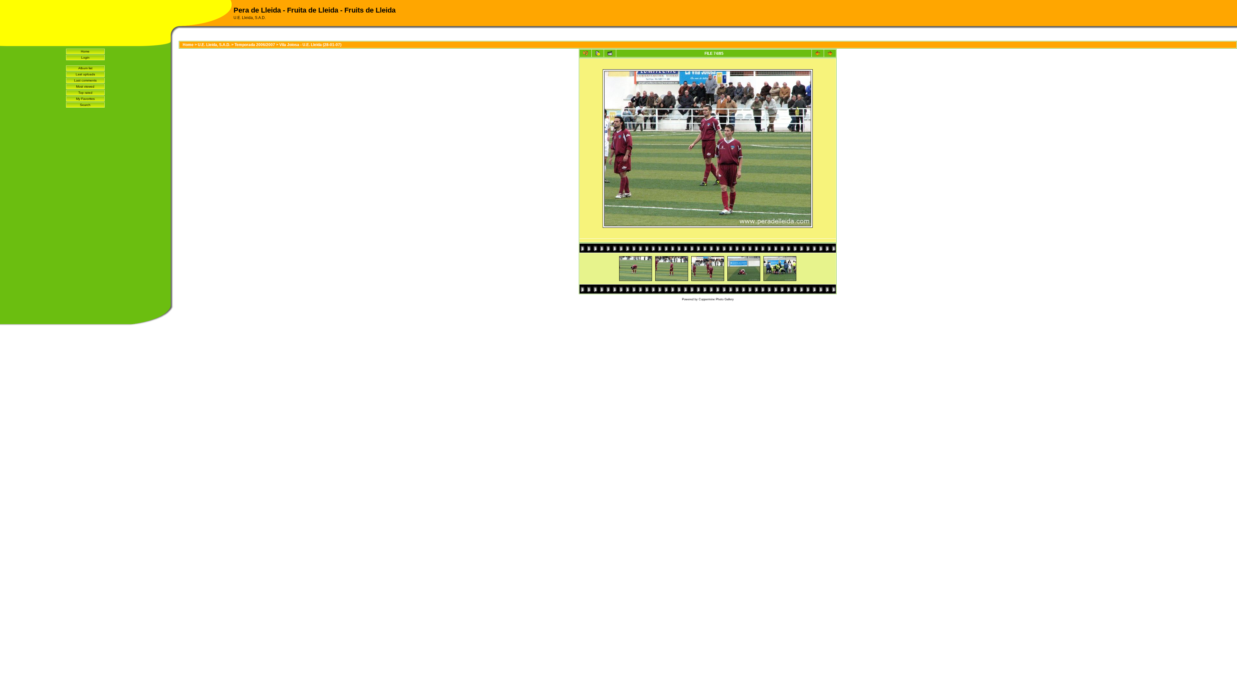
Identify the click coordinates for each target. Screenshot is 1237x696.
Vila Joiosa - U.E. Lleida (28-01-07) (310, 45)
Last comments (85, 80)
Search (85, 105)
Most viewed (85, 86)
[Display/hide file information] (598, 53)
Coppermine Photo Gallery (716, 299)
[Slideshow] (610, 53)
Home (85, 51)
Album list (85, 68)
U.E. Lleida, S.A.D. (214, 45)
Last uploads (85, 74)
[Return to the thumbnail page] (585, 53)
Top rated (85, 92)
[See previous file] (818, 53)
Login (85, 57)
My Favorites (85, 99)
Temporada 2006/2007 (255, 45)
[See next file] (830, 53)
